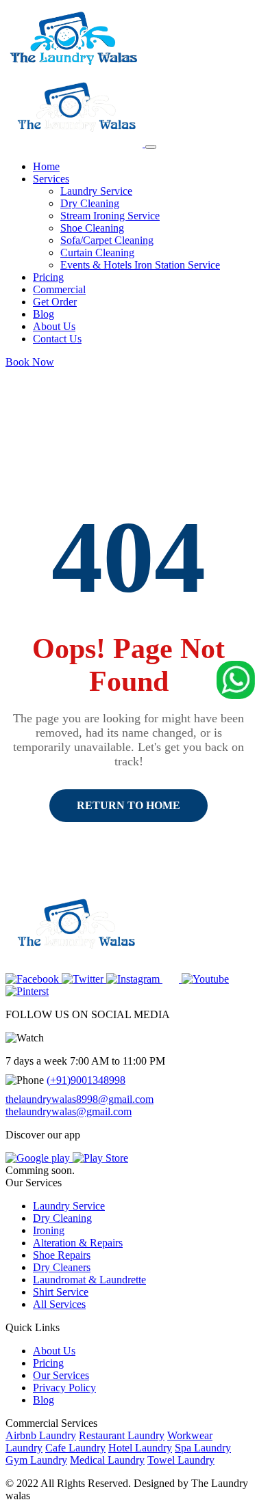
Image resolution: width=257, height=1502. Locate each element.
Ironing (48, 1230)
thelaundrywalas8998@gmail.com (79, 1099)
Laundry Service (96, 191)
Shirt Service (60, 1292)
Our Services (61, 1375)
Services (51, 179)
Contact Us (57, 338)
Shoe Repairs (61, 1255)
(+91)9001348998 (86, 1080)
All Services (59, 1304)
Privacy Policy (64, 1387)
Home (46, 166)
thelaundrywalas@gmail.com (68, 1111)
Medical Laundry (107, 1460)
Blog (43, 314)
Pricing (48, 277)
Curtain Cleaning (97, 252)
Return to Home (128, 805)
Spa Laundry (203, 1447)
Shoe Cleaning (92, 228)
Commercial (59, 289)
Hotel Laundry (140, 1447)
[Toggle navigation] (150, 147)
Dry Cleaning (89, 203)
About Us (54, 326)
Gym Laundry (36, 1460)
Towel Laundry (181, 1460)
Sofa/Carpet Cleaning (107, 240)
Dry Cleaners (61, 1267)
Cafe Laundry (75, 1447)
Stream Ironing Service (110, 215)
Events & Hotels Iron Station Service (140, 265)
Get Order (55, 302)
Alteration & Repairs (78, 1242)
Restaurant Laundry (121, 1435)
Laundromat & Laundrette (89, 1279)
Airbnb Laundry (40, 1435)
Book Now (29, 362)
